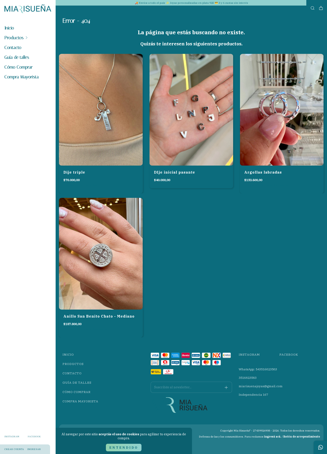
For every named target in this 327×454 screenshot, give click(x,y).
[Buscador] (312, 8)
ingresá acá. (272, 436)
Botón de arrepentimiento (301, 436)
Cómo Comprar (18, 67)
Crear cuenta (14, 449)
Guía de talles (16, 57)
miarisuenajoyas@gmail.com (261, 386)
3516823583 (247, 378)
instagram (11, 436)
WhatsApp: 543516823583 (258, 369)
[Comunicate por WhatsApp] (320, 447)
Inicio (9, 27)
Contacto (12, 47)
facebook (34, 436)
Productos (14, 37)
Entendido (123, 448)
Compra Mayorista (21, 76)
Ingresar (34, 449)
